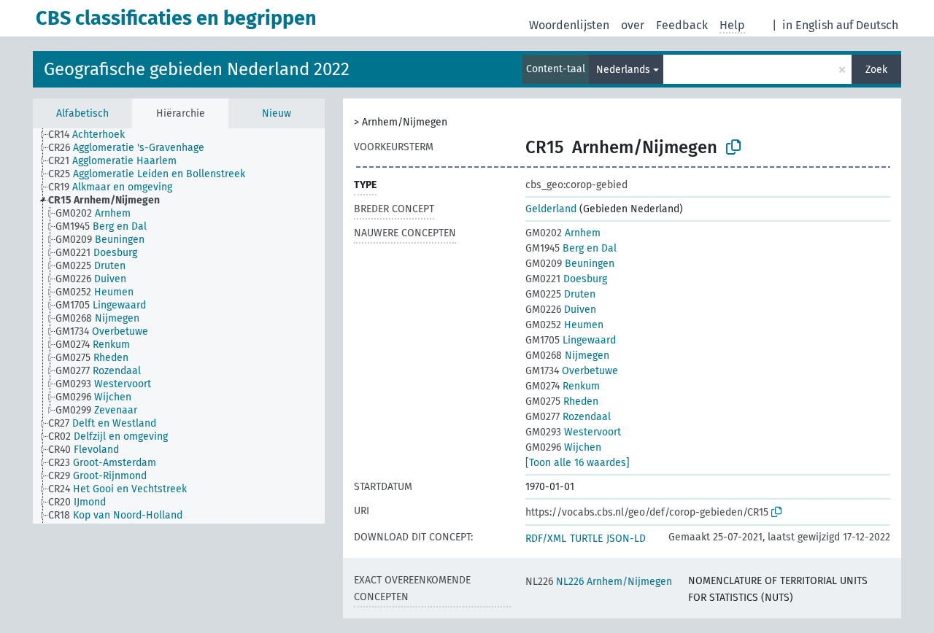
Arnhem (563, 233)
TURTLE (586, 538)
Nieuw (276, 113)
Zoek (876, 69)
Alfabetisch (82, 113)
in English (807, 25)
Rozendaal (568, 417)
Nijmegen (567, 355)
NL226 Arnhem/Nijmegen (598, 581)
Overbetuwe (571, 371)
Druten (560, 294)
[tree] (179, 326)
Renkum (562, 386)
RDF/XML (545, 538)
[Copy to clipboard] (733, 147)
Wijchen (563, 447)
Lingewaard (570, 340)
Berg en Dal (571, 248)
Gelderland (550, 209)
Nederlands (623, 69)
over (632, 25)
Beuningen (569, 263)
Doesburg (566, 279)
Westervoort (573, 432)
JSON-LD (626, 538)
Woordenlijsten (569, 25)
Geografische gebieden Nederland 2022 (197, 69)
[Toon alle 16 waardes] (577, 463)
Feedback (682, 25)
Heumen (564, 325)
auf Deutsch (867, 25)
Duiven (560, 309)
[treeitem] (92, 134)
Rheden (561, 401)
